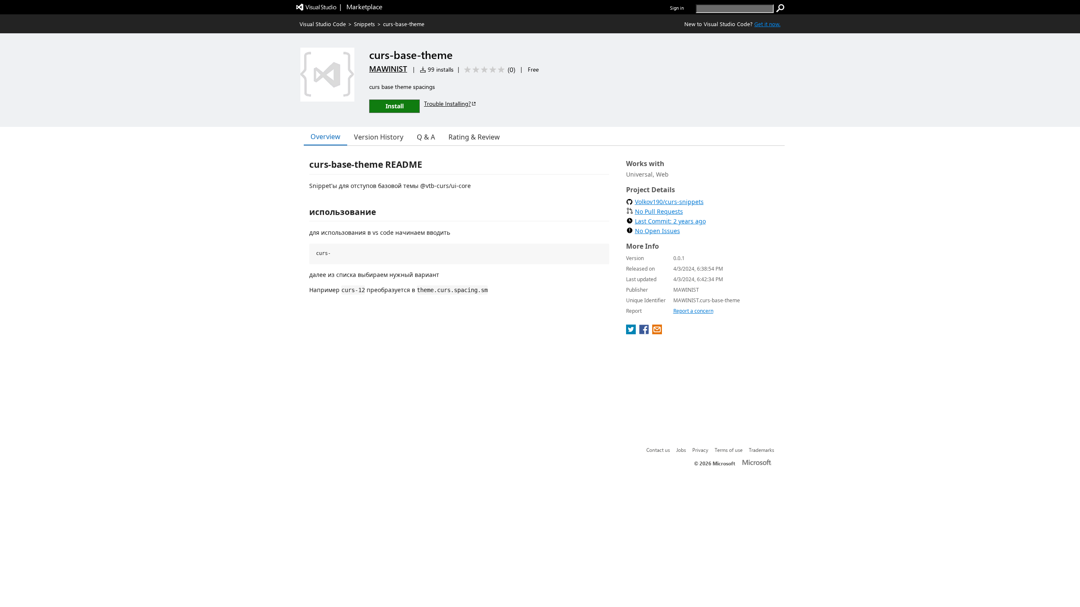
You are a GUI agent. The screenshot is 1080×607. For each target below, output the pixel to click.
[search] (780, 8)
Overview (325, 136)
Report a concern (693, 310)
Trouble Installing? (447, 103)
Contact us (658, 449)
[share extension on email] (657, 331)
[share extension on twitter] (631, 331)
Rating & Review (474, 137)
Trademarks (761, 449)
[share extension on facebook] (644, 331)
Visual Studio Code (323, 23)
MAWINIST (388, 69)
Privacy (700, 449)
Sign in (677, 8)
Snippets (364, 23)
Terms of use (728, 449)
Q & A (426, 137)
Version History (378, 137)
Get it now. (767, 23)
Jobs (681, 449)
